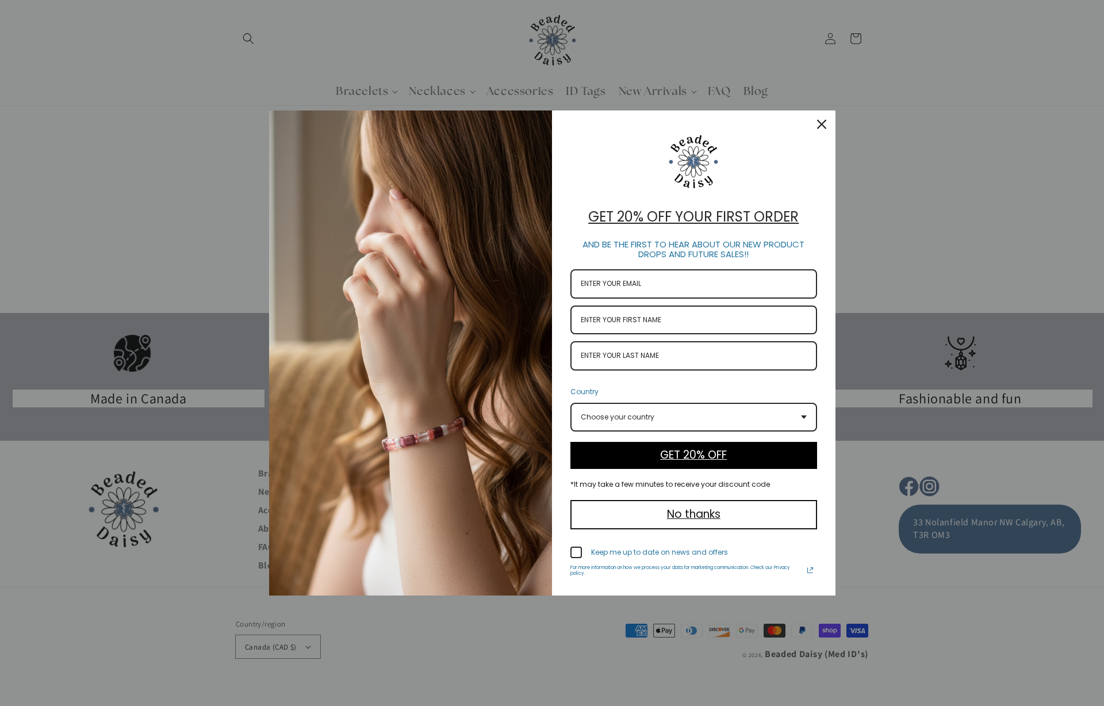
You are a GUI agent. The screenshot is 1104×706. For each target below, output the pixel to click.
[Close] (821, 124)
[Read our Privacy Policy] (810, 570)
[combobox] (693, 417)
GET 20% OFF (693, 455)
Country (584, 391)
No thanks (693, 514)
